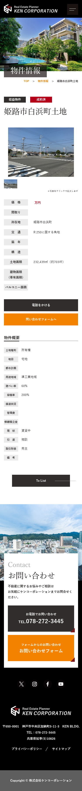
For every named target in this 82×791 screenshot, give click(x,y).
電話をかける (41, 305)
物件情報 (43, 81)
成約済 (41, 99)
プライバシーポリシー (27, 749)
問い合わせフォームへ (41, 319)
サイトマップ (61, 749)
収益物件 (15, 99)
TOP (26, 81)
